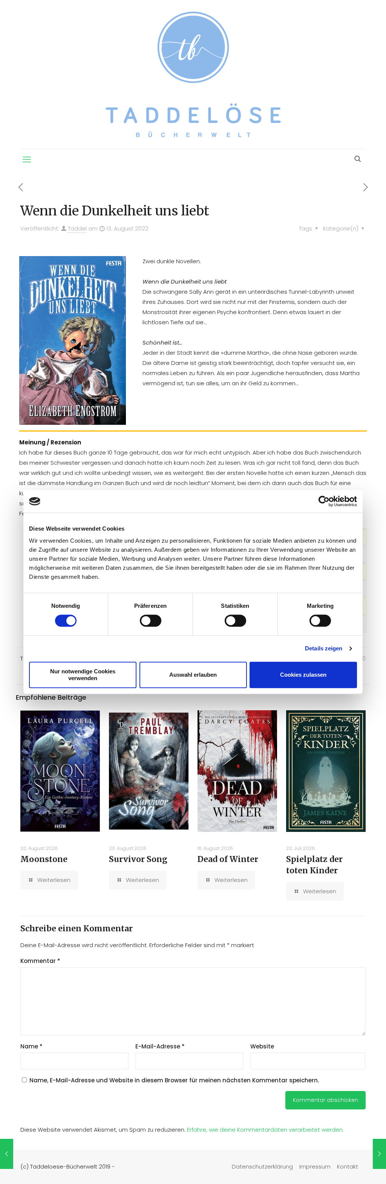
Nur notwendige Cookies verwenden (82, 674)
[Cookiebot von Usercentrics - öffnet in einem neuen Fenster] (324, 501)
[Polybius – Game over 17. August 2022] (379, 1154)
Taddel (77, 228)
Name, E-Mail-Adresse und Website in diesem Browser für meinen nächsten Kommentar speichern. (174, 1080)
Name (31, 1046)
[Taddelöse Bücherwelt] (193, 74)
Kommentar (40, 961)
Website (262, 1046)
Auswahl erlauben (193, 674)
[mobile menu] (26, 159)
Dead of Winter (228, 859)
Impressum (315, 1166)
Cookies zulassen (303, 674)
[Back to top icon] (350, 1168)
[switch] (150, 621)
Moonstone (43, 859)
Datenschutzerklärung (262, 1166)
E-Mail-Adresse (160, 1046)
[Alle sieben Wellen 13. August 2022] (6, 1154)
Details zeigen (323, 648)
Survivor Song (138, 859)
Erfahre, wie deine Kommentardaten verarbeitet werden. (265, 1130)
